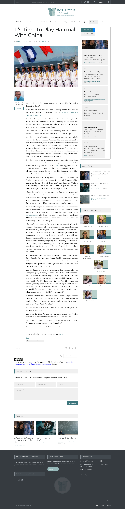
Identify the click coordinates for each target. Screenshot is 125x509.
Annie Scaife (90, 300)
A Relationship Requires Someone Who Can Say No (43, 2)
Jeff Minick (43, 42)
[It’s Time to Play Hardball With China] (46, 66)
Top (106, 501)
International (24, 42)
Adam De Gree (87, 241)
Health (72, 22)
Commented (88, 34)
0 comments (52, 42)
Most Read (87, 30)
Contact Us (108, 505)
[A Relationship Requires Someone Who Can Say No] (24, 428)
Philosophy (82, 22)
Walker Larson (87, 226)
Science (23, 445)
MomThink (60, 442)
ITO (27, 338)
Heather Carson (104, 256)
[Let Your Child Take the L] (68, 428)
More (101, 22)
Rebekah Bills (101, 271)
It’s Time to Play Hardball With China (45, 32)
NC (61, 334)
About (18, 22)
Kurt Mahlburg (103, 226)
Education (54, 22)
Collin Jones (103, 241)
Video (36, 22)
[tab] (88, 30)
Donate (28, 22)
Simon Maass (104, 286)
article (57, 165)
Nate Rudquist (90, 286)
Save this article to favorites (34, 341)
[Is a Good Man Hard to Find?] (46, 428)
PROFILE (19, 108)
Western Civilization (88, 100)
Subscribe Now (53, 469)
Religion (98, 81)
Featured (20, 445)
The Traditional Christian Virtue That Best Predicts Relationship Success (93, 76)
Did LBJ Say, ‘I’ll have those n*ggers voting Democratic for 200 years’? (94, 150)
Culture (44, 22)
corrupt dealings (32, 215)
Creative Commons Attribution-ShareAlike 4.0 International (43, 363)
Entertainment (91, 99)
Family (64, 22)
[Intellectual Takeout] (62, 13)
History (99, 99)
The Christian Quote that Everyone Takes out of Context (93, 132)
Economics (86, 118)
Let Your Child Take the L (67, 438)
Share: (17, 348)
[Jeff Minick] (19, 96)
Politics (93, 22)
